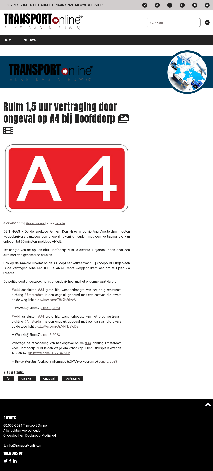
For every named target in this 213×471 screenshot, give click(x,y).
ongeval (49, 378)
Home (8, 40)
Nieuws (29, 40)
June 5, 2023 (50, 308)
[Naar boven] (208, 404)
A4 (9, 378)
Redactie (60, 223)
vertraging (73, 378)
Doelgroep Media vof (40, 435)
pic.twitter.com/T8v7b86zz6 (55, 300)
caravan (26, 378)
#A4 (41, 290)
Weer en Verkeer (35, 223)
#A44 (16, 290)
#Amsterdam (33, 295)
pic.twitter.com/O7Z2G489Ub (49, 353)
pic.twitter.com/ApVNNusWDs (56, 326)
